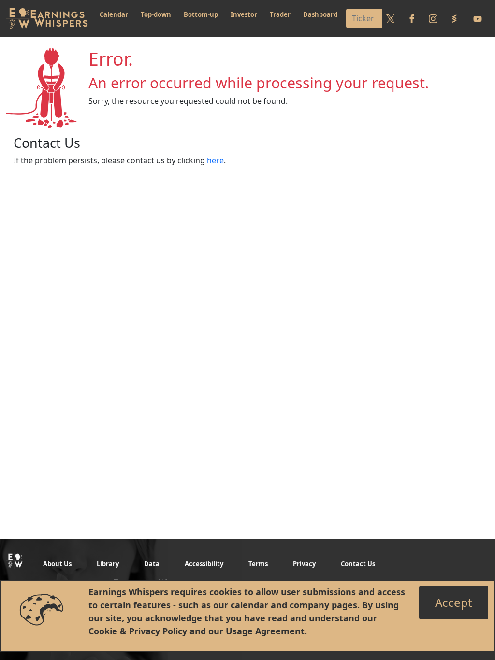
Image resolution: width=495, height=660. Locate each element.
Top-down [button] (156, 14)
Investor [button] (244, 14)
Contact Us (358, 564)
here (215, 160)
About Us (57, 564)
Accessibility (204, 564)
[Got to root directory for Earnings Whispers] (47, 18)
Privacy (304, 564)
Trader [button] (280, 14)
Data (152, 564)
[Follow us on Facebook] (412, 18)
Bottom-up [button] (201, 14)
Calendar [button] (114, 14)
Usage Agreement (265, 631)
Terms (258, 564)
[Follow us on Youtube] (477, 18)
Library (108, 564)
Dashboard (320, 14)
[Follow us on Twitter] (390, 18)
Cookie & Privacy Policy (137, 631)
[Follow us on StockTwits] (454, 18)
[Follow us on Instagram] (433, 18)
